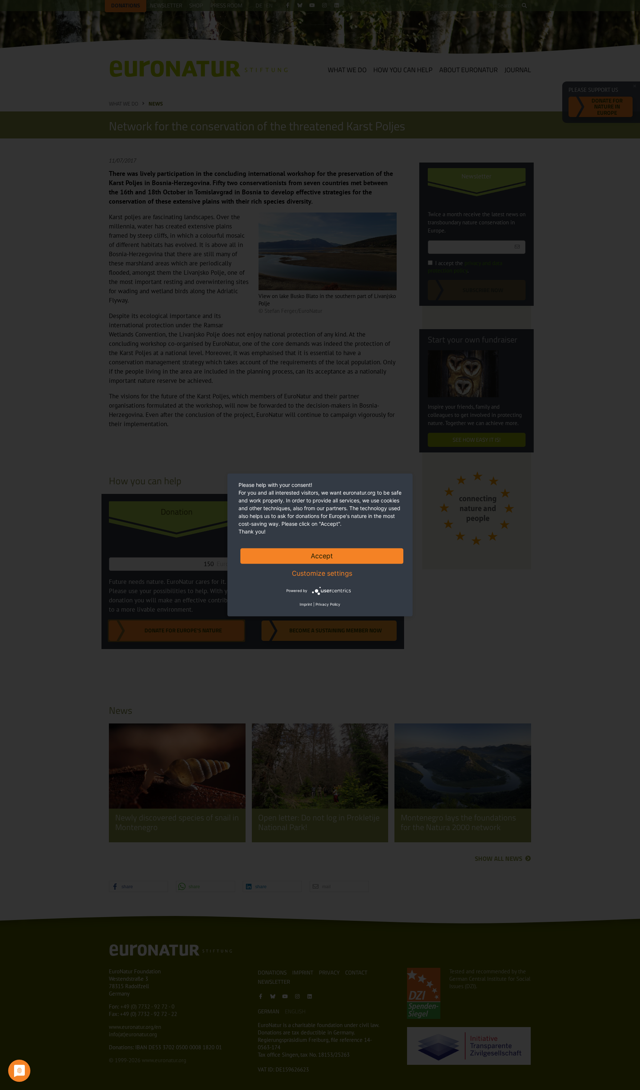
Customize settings (322, 573)
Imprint (306, 604)
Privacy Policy (328, 604)
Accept (322, 556)
